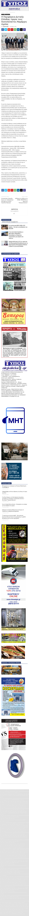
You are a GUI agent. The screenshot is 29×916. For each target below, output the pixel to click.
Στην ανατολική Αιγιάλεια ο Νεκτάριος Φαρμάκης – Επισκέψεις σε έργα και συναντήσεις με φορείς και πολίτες (16, 235)
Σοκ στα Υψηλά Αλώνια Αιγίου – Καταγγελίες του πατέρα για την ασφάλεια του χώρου (14, 505)
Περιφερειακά (12, 12)
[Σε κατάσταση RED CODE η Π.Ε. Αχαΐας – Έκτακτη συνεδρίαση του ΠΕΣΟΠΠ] (4, 227)
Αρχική (2, 12)
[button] (27, 9)
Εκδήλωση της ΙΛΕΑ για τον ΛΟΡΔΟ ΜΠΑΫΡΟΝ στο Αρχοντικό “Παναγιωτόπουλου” (21, 200)
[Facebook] (14, 214)
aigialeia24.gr (5, 26)
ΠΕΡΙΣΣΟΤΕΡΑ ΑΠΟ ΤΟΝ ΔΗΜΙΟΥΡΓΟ (10, 221)
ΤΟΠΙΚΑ (6, 12)
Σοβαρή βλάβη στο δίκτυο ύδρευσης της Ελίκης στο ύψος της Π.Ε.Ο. (14, 492)
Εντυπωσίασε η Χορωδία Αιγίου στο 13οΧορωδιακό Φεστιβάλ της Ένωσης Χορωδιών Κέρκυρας (7, 200)
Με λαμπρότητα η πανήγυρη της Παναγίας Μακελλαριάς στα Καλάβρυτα (14, 486)
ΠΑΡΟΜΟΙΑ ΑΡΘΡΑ (6, 220)
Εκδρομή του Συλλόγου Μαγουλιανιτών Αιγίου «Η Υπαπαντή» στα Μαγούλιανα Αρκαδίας (13, 510)
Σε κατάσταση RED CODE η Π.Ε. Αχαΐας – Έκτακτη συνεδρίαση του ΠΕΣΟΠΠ (18, 227)
